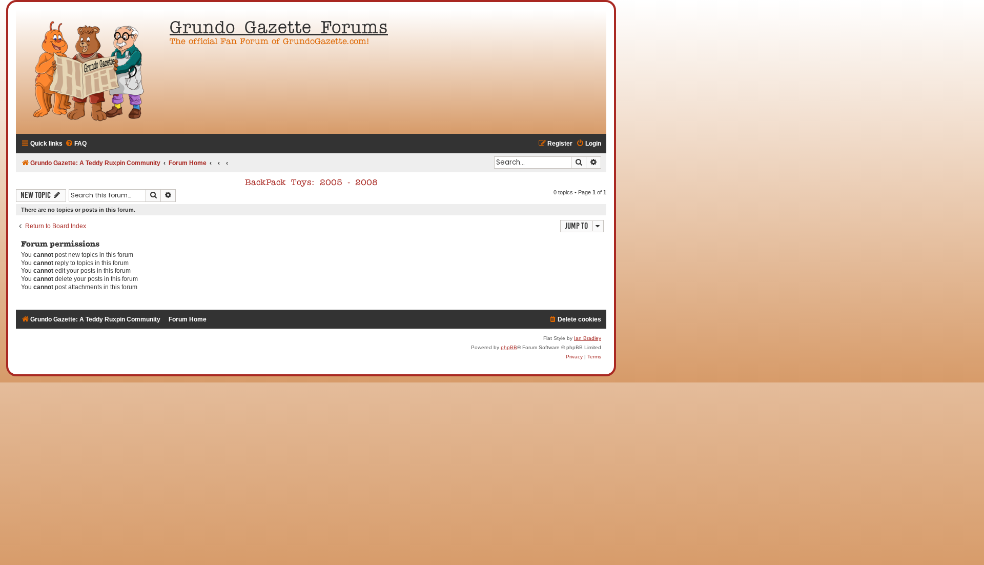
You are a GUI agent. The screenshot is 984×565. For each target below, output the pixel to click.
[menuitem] (76, 144)
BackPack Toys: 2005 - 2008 (311, 183)
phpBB (509, 347)
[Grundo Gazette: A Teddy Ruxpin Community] (90, 71)
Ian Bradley (587, 338)
